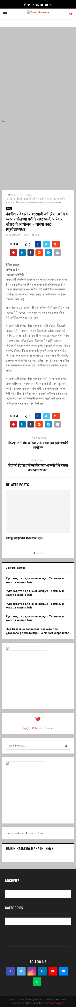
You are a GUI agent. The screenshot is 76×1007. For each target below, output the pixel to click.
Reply (26, 728)
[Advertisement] (38, 72)
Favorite (49, 728)
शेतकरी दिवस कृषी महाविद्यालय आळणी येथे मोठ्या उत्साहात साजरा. (38, 468)
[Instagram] (31, 971)
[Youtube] (53, 971)
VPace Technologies (53, 1003)
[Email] (63, 971)
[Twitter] (21, 971)
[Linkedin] (42, 971)
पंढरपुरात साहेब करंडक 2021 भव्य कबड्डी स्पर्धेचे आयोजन (38, 445)
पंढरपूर (9, 208)
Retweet (36, 728)
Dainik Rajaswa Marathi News (29, 848)
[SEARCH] (66, 746)
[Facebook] (10, 971)
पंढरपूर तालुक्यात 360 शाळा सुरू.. (25, 538)
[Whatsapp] (37, 981)
